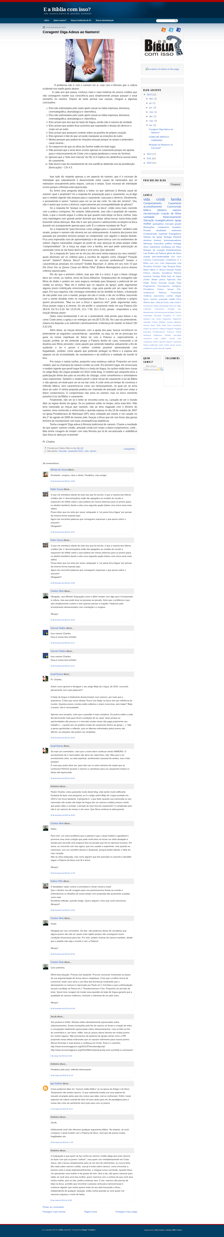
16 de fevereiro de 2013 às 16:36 (62, 738)
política (168, 243)
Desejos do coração (154, 250)
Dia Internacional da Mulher (164, 312)
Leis (145, 253)
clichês (146, 279)
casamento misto (75, 451)
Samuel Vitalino (58, 628)
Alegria (156, 306)
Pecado (147, 230)
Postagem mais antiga (126, 1211)
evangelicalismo (164, 220)
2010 (149, 163)
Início (46, 20)
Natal (164, 325)
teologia (177, 243)
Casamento (174, 203)
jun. (151, 107)
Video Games (159, 1230)
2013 (149, 94)
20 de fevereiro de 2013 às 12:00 (62, 910)
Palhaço (162, 329)
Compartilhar (129, 449)
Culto (162, 263)
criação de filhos (171, 213)
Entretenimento (173, 250)
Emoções (157, 266)
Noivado (170, 270)
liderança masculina (153, 243)
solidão (172, 299)
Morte (153, 325)
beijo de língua (174, 276)
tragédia (168, 348)
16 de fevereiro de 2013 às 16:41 (62, 778)
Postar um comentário (53, 1207)
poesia (162, 279)
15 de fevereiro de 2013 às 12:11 (62, 643)
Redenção (147, 335)
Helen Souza (56, 489)
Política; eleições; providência (157, 273)
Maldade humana (166, 322)
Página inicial (90, 1211)
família (176, 199)
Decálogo (171, 309)
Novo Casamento (174, 325)
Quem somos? (60, 20)
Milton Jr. (154, 270)
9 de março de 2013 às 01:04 (61, 1056)
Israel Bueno (56, 674)
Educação (157, 315)
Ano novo (176, 257)
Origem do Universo (151, 329)
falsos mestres (150, 299)
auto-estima (159, 296)
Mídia (159, 325)
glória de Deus (174, 253)
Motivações (148, 227)
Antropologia (163, 306)
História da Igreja (152, 237)
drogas (178, 296)
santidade (148, 216)
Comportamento (152, 203)
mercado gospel (173, 224)
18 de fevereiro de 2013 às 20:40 (62, 815)
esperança (177, 342)
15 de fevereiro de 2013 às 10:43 (62, 620)
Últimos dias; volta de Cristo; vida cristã (161, 302)
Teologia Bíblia (159, 276)
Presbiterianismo (159, 332)
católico (163, 338)
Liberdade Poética (150, 322)
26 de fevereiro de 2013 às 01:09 (62, 1008)
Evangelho (167, 315)
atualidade (161, 230)
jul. (150, 103)
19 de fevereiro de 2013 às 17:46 (62, 873)
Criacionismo (159, 309)
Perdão (178, 270)
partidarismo (148, 348)
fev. (151, 125)
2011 (149, 158)
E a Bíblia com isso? (67, 9)
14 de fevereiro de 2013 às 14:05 (62, 481)
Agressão (171, 279)
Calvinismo (155, 247)
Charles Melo (57, 591)
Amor (146, 247)
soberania (176, 230)
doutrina (147, 240)
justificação (154, 345)
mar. (151, 121)
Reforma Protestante (170, 292)
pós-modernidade (160, 256)
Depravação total (173, 263)
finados (146, 345)
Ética (179, 299)
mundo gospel (169, 345)
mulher (147, 223)
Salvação (148, 220)
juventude (163, 299)
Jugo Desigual (168, 266)
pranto (155, 348)
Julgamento (177, 319)
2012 (149, 154)
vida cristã (154, 199)
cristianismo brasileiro (169, 227)
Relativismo (158, 335)
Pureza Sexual (165, 289)
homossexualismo (172, 240)
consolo (172, 338)
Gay (153, 319)
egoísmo (162, 342)
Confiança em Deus (171, 247)
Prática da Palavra (157, 253)
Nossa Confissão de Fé (81, 20)
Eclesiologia (147, 315)
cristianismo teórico (150, 342)
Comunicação (158, 260)
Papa (179, 283)
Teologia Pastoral (172, 237)
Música (162, 270)
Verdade (168, 335)
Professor (170, 332)
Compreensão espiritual (155, 233)
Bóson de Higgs (175, 306)
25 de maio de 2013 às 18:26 (61, 1200)
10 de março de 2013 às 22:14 (61, 1075)
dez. (151, 98)
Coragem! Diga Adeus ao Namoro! (71, 32)
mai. (151, 112)
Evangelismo (175, 233)
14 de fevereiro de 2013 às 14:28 (62, 583)
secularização (151, 213)
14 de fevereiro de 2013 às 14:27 (62, 532)
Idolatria (161, 210)
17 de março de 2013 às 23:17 (61, 1109)
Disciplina (147, 266)
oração (146, 256)
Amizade (62, 451)
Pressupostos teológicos (169, 286)
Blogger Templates (89, 1230)
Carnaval (147, 260)
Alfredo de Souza (59, 469)
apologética (158, 224)
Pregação (169, 329)
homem (157, 240)
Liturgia (171, 283)
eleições (169, 342)
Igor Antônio (56, 1083)
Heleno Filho (56, 881)
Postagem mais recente (54, 1211)
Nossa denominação (105, 20)
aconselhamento (152, 206)
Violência (147, 296)
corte (86, 451)
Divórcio (178, 312)
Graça (158, 319)
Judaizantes (166, 319)
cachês (170, 296)
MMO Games (177, 1230)
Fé (174, 315)
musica (178, 345)
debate (154, 279)
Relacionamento (172, 216)
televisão (161, 348)
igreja (178, 220)
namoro (93, 451)
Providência (148, 289)
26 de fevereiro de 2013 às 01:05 (62, 954)
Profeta (178, 332)
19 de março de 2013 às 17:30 (61, 1142)
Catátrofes (147, 309)
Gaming (168, 1230)
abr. (151, 116)
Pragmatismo (149, 286)
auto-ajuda (177, 335)
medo (161, 345)
